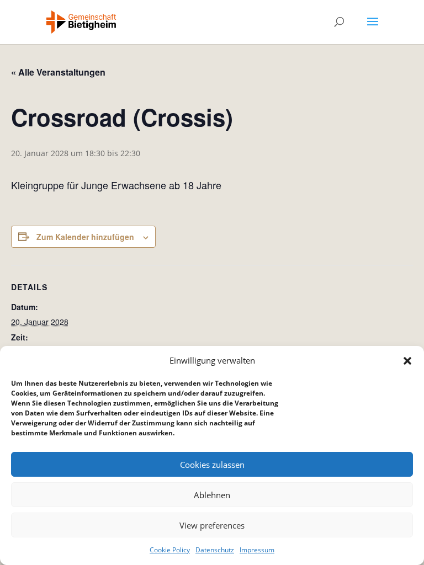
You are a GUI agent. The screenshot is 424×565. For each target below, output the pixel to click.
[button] (407, 360)
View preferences (212, 525)
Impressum (257, 550)
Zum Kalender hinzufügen (85, 236)
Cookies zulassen (212, 464)
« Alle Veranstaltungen (58, 72)
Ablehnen (212, 494)
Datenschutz (214, 550)
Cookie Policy (170, 550)
